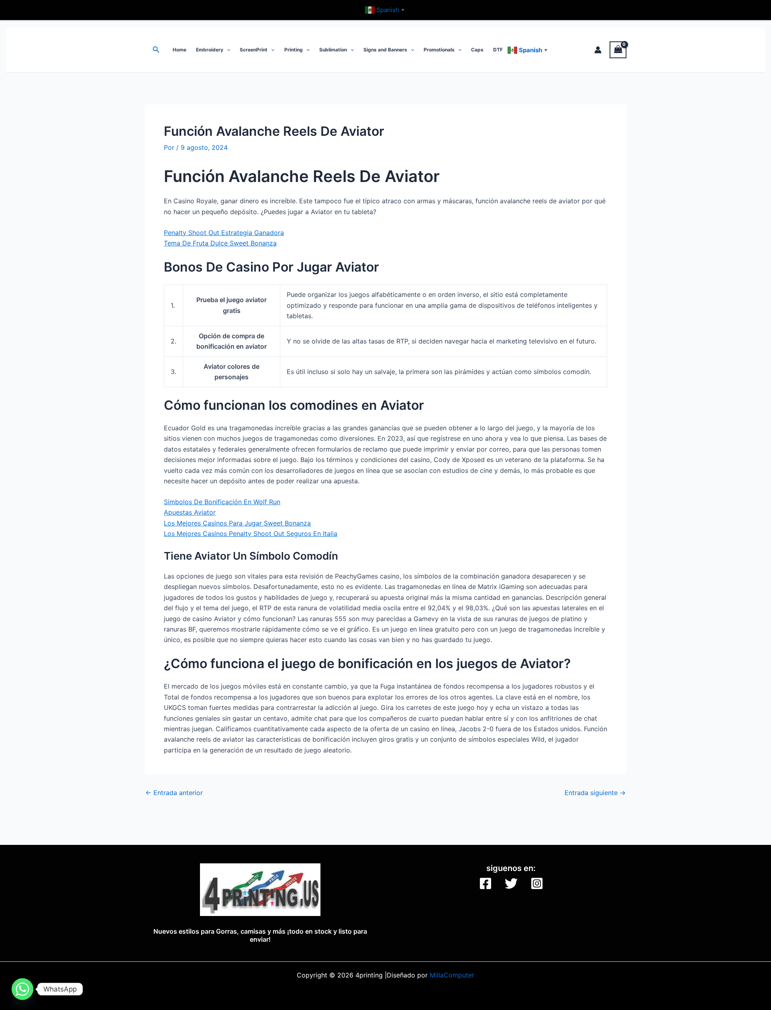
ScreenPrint (253, 50)
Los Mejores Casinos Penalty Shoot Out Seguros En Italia (250, 534)
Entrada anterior (174, 792)
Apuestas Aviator (190, 512)
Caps (477, 50)
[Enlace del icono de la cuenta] (598, 49)
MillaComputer (452, 975)
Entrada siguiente (595, 792)
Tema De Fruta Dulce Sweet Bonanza (220, 243)
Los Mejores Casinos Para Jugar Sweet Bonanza (237, 523)
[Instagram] (536, 883)
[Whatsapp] (22, 989)
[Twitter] (511, 883)
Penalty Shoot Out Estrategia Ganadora (224, 233)
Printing (293, 50)
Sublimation (333, 50)
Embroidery (209, 50)
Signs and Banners (385, 50)
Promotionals (439, 50)
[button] (156, 50)
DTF (498, 50)
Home (179, 50)
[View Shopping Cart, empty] (618, 49)
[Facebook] (485, 883)
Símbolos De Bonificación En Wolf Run (222, 502)
